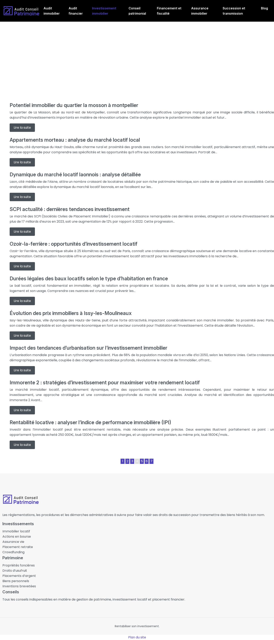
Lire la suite (22, 127)
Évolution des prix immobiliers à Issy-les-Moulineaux (71, 313)
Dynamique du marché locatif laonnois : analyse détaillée (75, 175)
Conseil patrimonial (137, 10)
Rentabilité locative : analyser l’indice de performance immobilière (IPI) (90, 422)
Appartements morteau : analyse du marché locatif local (75, 140)
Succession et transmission (234, 10)
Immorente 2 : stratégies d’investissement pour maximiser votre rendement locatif (105, 383)
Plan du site (137, 637)
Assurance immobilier (199, 10)
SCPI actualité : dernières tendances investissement (70, 209)
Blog (264, 8)
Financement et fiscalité (169, 10)
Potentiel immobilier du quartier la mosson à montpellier (74, 105)
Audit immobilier (52, 10)
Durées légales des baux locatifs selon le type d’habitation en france (89, 279)
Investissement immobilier (104, 10)
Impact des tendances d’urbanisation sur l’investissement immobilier (88, 348)
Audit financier (76, 10)
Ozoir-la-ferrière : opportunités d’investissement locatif (73, 244)
